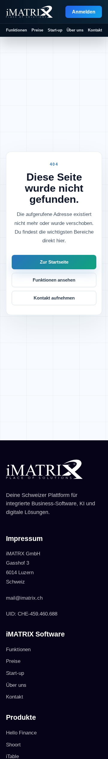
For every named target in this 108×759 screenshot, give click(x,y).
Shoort (13, 745)
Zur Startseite (54, 262)
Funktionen (16, 30)
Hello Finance (21, 733)
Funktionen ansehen (54, 280)
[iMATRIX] (29, 11)
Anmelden (83, 11)
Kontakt (95, 30)
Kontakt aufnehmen (54, 298)
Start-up (55, 30)
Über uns (75, 30)
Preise (37, 30)
